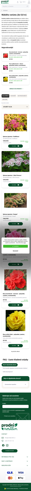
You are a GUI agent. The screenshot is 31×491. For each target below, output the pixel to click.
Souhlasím (16, 246)
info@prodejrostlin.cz (10, 437)
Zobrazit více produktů (15, 88)
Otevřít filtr (7, 107)
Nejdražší (13, 95)
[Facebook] (3, 445)
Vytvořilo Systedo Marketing (12, 488)
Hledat (27, 6)
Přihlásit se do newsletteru (9, 416)
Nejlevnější (5, 95)
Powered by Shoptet (23, 488)
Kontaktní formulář (9, 450)
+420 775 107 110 (9, 440)
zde (25, 242)
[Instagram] (7, 445)
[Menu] (29, 2)
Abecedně (4, 99)
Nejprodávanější (22, 95)
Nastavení (15, 251)
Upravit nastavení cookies (15, 486)
